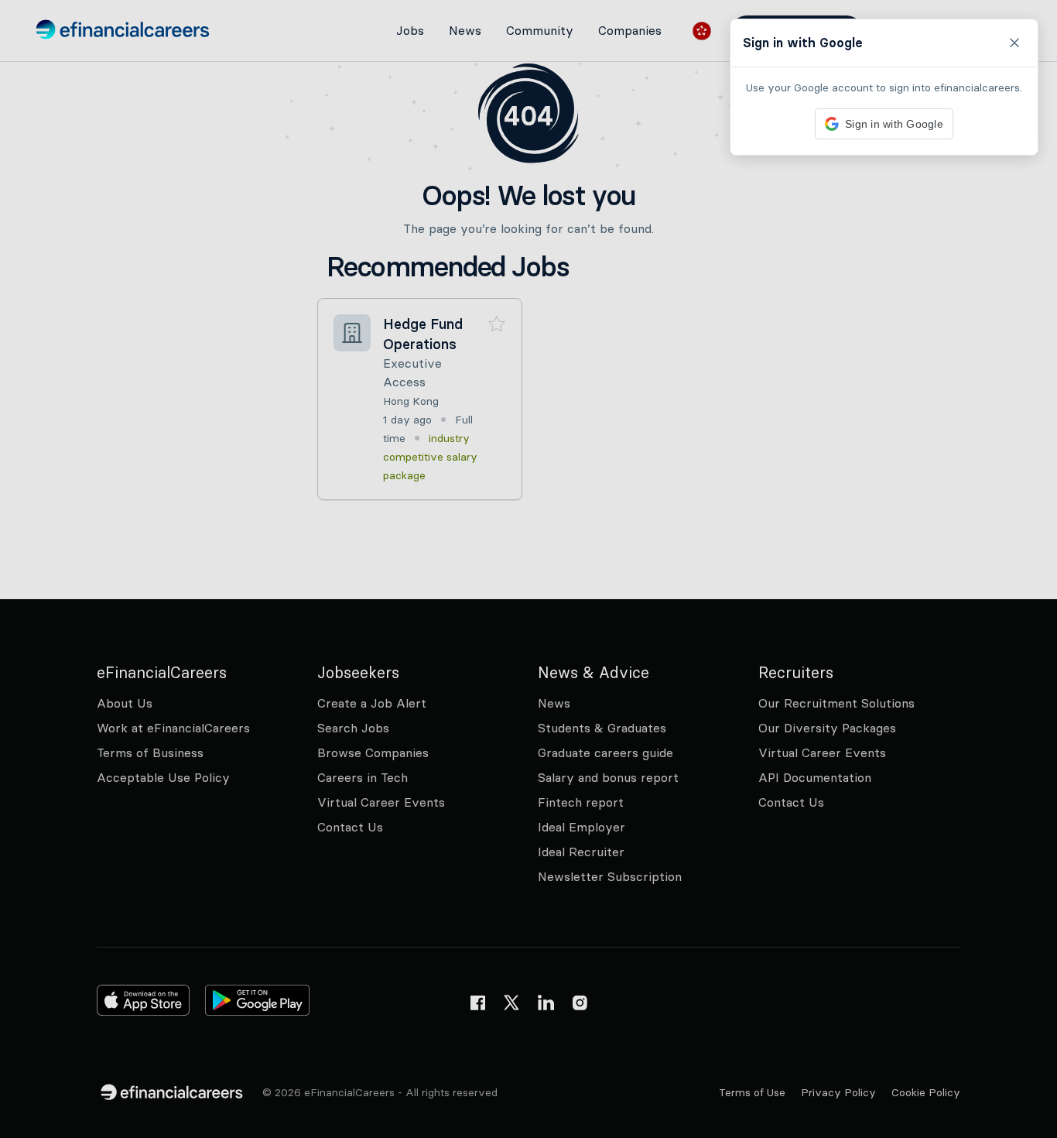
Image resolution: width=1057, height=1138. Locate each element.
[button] (528, 569)
